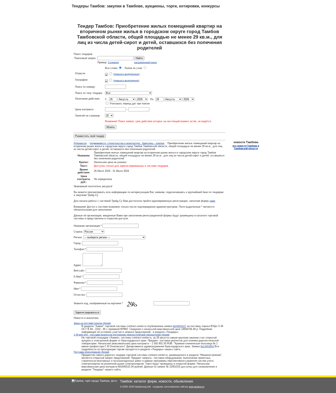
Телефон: (80, 249)
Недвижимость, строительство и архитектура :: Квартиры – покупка (127, 143)
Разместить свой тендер (89, 136)
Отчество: (80, 294)
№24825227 (179, 326)
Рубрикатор (80, 143)
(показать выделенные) (126, 74)
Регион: (78, 237)
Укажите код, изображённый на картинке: (98, 303)
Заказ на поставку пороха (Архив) (92, 323)
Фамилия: (80, 282)
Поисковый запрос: (85, 58)
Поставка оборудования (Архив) (91, 352)
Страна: (78, 231)
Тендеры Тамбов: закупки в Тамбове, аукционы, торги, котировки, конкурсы (146, 6)
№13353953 (207, 346)
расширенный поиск (145, 62)
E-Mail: (78, 276)
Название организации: (88, 225)
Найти (139, 58)
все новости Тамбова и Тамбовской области (246, 147)
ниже (212, 201)
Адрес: (78, 265)
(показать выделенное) (126, 80)
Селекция (113, 62)
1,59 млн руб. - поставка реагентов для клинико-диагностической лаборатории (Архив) (122, 334)
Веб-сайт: (79, 270)
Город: (77, 243)
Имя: (77, 288)
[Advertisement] (243, 81)
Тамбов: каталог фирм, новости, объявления (156, 381)
